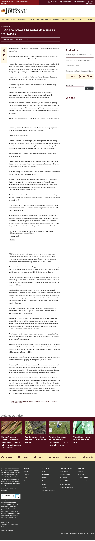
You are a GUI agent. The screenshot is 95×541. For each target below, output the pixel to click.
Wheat (8, 27)
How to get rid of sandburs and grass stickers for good (79, 60)
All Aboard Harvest (7, 1)
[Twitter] (4, 55)
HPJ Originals (46, 19)
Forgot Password (65, 484)
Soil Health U (45, 474)
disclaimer (12, 517)
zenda (20, 402)
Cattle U (44, 471)
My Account (63, 477)
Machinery (73, 19)
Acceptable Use (81, 533)
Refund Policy (90, 533)
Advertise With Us (83, 477)
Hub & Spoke (10, 530)
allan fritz (25, 401)
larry (48, 401)
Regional (56, 19)
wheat (16, 402)
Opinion (91, 19)
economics (37, 401)
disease (31, 401)
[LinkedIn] (4, 59)
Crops (13, 19)
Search (89, 89)
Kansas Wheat (9, 39)
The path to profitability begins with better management (79, 71)
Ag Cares (26, 471)
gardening (44, 401)
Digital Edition (64, 471)
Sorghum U (45, 484)
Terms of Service (64, 533)
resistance (54, 401)
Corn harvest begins (72, 66)
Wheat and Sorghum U (48, 490)
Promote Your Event (83, 481)
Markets (83, 19)
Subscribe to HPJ (65, 474)
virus (12, 402)
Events (64, 19)
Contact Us (81, 474)
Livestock (22, 19)
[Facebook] (4, 50)
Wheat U (44, 487)
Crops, (3, 27)
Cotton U (44, 481)
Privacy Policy (73, 533)
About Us (80, 471)
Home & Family (33, 19)
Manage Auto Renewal (66, 487)
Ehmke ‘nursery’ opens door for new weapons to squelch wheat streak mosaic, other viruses (11, 442)
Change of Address (65, 481)
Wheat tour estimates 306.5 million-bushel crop (82, 440)
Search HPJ (69, 85)
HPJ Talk (4, 3)
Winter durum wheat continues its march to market (35, 440)
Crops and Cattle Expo (22, 1)
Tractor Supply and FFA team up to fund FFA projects (79, 55)
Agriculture (18, 401)
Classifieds (5, 19)
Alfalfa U (44, 477)
